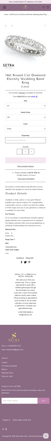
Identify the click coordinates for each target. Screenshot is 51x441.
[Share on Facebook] (22, 263)
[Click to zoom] (45, 25)
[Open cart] (48, 7)
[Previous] (5, 25)
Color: (25, 124)
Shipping (22, 93)
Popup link (29, 258)
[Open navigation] (7, 7)
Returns (4, 369)
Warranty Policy (7, 373)
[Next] (11, 25)
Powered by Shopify (36, 436)
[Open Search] (43, 7)
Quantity (26, 147)
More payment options (25, 166)
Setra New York (21, 436)
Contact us (20, 258)
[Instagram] (6, 429)
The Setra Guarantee (9, 366)
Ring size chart (7, 376)
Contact (4, 362)
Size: (25, 101)
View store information (26, 179)
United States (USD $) (21, 420)
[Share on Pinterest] (29, 263)
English (6, 420)
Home (6, 14)
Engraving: (25, 135)
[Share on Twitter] (25, 263)
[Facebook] (3, 429)
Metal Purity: (25, 112)
